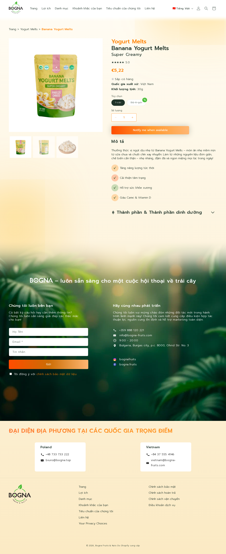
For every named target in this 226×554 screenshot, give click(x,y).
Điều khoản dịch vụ (162, 505)
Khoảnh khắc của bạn (93, 505)
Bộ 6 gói (138, 102)
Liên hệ (84, 517)
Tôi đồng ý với (45, 374)
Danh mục (85, 499)
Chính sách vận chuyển (164, 499)
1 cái (120, 103)
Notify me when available (150, 130)
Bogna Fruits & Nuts (105, 545)
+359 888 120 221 (131, 330)
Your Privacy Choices (93, 523)
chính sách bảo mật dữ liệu (57, 374)
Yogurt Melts (29, 29)
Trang (13, 29)
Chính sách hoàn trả (162, 493)
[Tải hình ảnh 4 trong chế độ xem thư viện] (67, 147)
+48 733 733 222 (57, 454)
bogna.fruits (128, 364)
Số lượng (116, 110)
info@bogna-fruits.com (135, 335)
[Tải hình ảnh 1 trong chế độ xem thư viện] (20, 147)
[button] (206, 8)
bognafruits (127, 359)
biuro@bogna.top (58, 460)
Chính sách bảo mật (162, 487)
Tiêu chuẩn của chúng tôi (96, 511)
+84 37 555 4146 (162, 454)
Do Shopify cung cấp (128, 545)
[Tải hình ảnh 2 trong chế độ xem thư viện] (44, 147)
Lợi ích (83, 493)
